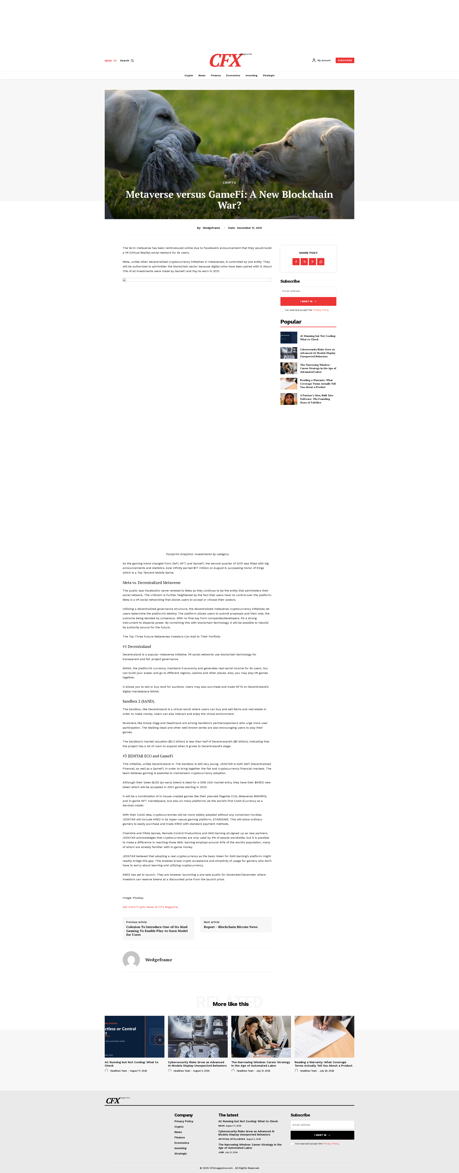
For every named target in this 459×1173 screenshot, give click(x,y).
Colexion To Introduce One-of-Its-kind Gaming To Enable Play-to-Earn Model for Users (157, 931)
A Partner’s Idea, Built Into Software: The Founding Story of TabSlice (316, 399)
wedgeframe (211, 228)
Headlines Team (118, 1070)
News (221, 1126)
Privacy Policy (320, 310)
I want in (306, 301)
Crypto (229, 182)
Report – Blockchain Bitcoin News (231, 927)
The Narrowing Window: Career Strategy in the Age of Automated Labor (318, 368)
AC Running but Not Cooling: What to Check (318, 337)
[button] (127, 60)
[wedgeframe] (131, 959)
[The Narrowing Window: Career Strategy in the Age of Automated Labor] (288, 368)
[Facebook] (296, 261)
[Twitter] (304, 261)
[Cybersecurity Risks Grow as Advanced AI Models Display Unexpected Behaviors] (288, 353)
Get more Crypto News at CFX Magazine (150, 907)
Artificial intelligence (231, 1139)
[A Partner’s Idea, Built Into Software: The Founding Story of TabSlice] (288, 399)
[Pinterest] (312, 261)
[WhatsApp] (320, 261)
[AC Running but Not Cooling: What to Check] (288, 337)
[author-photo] (107, 1071)
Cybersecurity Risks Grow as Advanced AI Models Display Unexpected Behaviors (317, 353)
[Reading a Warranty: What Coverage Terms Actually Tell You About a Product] (288, 383)
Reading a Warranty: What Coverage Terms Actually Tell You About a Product (318, 383)
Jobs (221, 1152)
